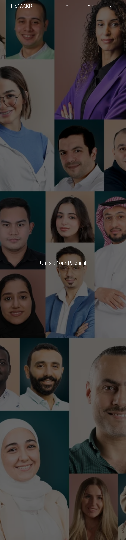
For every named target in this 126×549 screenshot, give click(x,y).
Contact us (102, 6)
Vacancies (81, 6)
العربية (111, 6)
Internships (91, 6)
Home (61, 6)
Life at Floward (70, 6)
